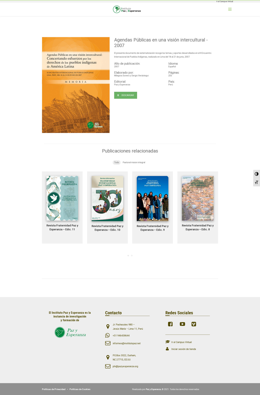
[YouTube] (182, 324)
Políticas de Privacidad (54, 389)
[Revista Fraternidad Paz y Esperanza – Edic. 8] (198, 198)
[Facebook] (171, 324)
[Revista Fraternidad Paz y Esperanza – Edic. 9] (152, 198)
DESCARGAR (128, 95)
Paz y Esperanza (153, 389)
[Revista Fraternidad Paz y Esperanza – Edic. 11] (62, 198)
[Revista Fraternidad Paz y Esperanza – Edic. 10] (107, 198)
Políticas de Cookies (80, 389)
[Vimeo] (194, 324)
